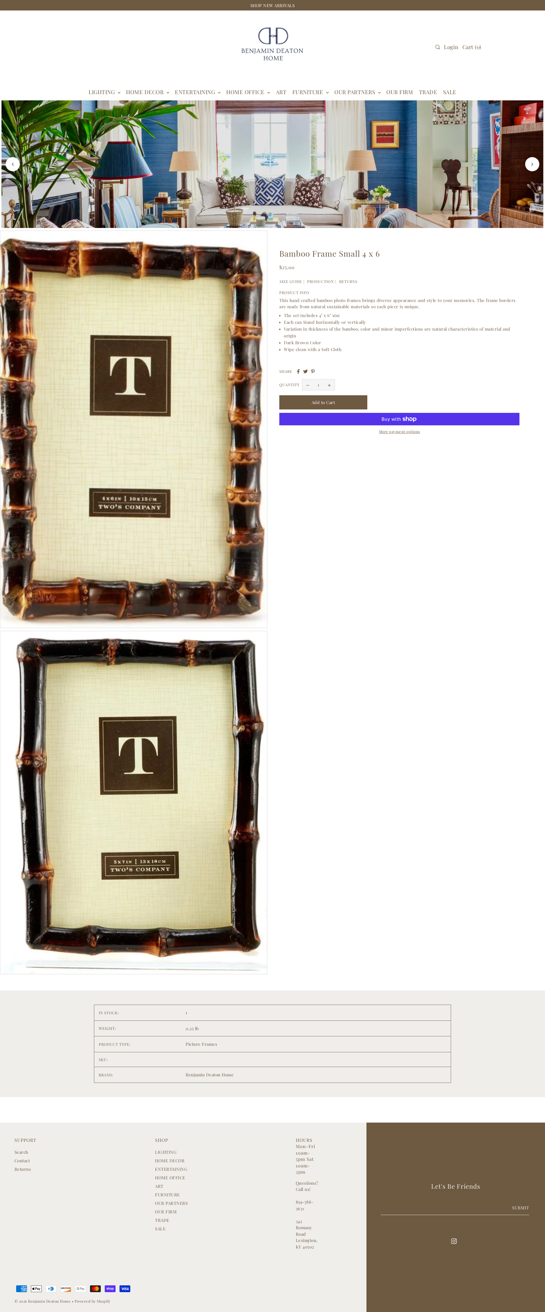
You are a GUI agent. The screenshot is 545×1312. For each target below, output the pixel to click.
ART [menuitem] (281, 92)
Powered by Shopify (93, 1301)
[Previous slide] (13, 164)
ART (159, 1186)
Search (21, 1152)
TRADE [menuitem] (428, 92)
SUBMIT (520, 1207)
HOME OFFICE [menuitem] (246, 92)
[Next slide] (532, 164)
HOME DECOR (145, 92)
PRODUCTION (320, 281)
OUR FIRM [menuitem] (399, 92)
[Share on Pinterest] (313, 371)
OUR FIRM (166, 1211)
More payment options (399, 431)
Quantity (289, 385)
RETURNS (348, 281)
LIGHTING (166, 1152)
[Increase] (329, 385)
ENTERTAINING (196, 92)
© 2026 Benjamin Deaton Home (43, 1301)
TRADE (162, 1220)
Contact (22, 1160)
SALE (160, 1228)
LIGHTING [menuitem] (102, 92)
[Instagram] (454, 1240)
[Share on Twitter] (305, 371)
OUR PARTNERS (171, 1203)
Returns (22, 1169)
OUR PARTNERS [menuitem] (355, 92)
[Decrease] (307, 385)
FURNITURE (308, 92)
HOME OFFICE (170, 1177)
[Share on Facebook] (298, 371)
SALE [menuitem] (449, 92)
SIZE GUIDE (291, 281)
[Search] (437, 47)
